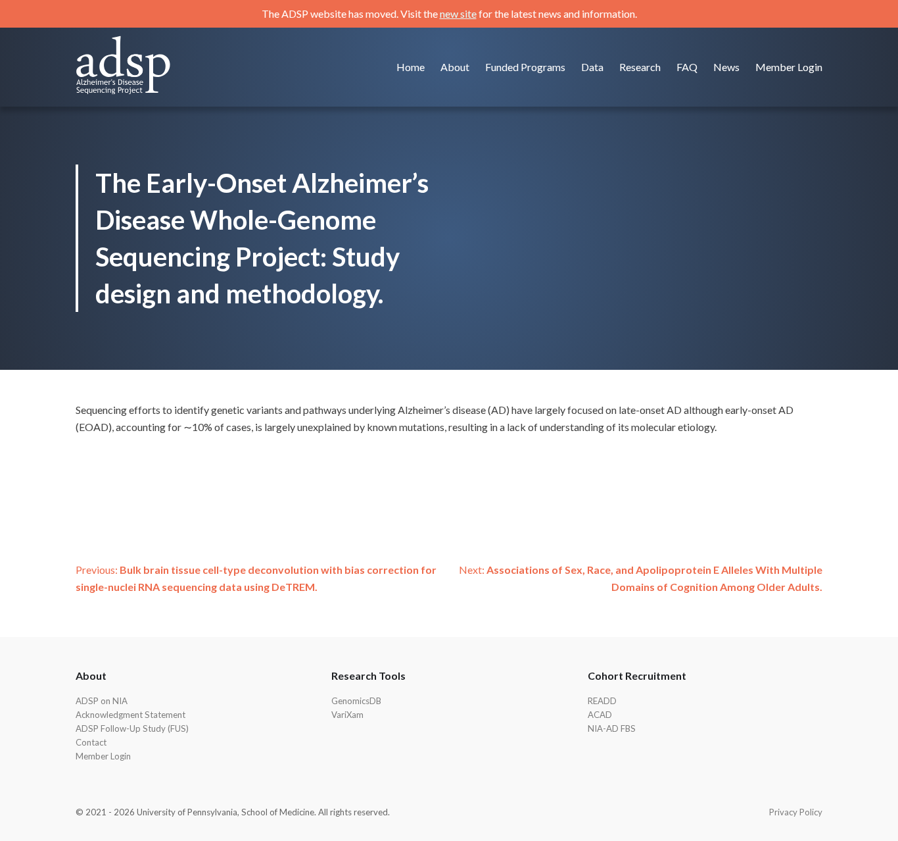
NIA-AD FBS (612, 728)
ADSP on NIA (102, 701)
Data (592, 67)
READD (602, 701)
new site (458, 13)
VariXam (347, 714)
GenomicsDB (356, 701)
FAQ (686, 67)
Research (640, 67)
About (454, 67)
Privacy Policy (795, 812)
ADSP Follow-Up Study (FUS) (132, 728)
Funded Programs (525, 67)
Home (410, 67)
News (726, 67)
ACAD (600, 714)
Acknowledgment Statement (130, 714)
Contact (91, 742)
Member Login (788, 67)
